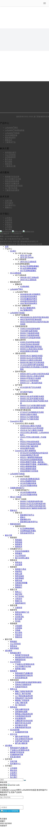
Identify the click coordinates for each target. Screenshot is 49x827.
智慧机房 (18, 547)
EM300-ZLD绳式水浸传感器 (31, 360)
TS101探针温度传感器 (29, 331)
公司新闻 (8, 227)
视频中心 (8, 207)
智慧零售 (8, 164)
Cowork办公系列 (16, 421)
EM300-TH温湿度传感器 (29, 333)
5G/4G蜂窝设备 (11, 135)
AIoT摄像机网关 (26, 310)
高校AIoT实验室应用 (23, 684)
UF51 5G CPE (25, 255)
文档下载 (8, 201)
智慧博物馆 (19, 578)
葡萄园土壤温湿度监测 (24, 714)
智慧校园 (18, 542)
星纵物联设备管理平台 (29, 522)
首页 (7, 247)
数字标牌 (18, 619)
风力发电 (18, 632)
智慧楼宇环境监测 (12, 177)
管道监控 (18, 635)
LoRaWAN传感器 (17, 313)
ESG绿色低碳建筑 (22, 551)
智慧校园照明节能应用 (24, 675)
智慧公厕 (18, 574)
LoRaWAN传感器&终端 (14, 130)
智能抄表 (18, 637)
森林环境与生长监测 (23, 723)
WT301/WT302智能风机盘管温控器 (34, 453)
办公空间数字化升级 (13, 179)
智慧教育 (18, 544)
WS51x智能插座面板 (28, 466)
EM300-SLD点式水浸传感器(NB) (33, 504)
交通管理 (18, 608)
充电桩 (17, 630)
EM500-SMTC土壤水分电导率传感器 (34, 374)
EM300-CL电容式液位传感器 (31, 349)
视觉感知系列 (10, 138)
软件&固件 (9, 203)
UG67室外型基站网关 (28, 303)
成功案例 (8, 651)
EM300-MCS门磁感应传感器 (31, 356)
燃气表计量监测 (21, 743)
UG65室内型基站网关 (28, 301)
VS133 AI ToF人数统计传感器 (31, 430)
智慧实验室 (19, 576)
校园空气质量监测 (12, 183)
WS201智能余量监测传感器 (31, 347)
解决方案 (8, 535)
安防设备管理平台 (27, 533)
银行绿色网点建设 (22, 558)
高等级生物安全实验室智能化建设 (28, 682)
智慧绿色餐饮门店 (22, 612)
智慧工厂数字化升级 (23, 693)
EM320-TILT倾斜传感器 (29, 419)
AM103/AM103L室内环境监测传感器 (34, 317)
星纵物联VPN (25, 519)
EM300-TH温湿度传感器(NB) (31, 501)
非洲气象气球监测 (22, 741)
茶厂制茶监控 (20, 705)
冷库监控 (18, 599)
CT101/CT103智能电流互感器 (32, 412)
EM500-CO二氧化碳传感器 (31, 383)
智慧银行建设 (20, 669)
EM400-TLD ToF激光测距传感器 (33, 405)
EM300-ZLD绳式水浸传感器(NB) (33, 506)
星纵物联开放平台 (27, 515)
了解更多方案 (10, 166)
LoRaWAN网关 (11, 128)
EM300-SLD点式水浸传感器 (31, 358)
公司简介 (8, 218)
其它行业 (13, 734)
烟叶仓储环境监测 (22, 736)
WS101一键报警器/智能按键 (31, 457)
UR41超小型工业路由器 (29, 277)
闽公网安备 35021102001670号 (29, 244)
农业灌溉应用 (20, 718)
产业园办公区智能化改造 (24, 664)
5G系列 (13, 251)
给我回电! (14, 811)
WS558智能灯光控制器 (29, 471)
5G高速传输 (14, 730)
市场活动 (8, 222)
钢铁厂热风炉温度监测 (24, 691)
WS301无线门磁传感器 (29, 446)
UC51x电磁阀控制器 (28, 481)
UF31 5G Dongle (27, 257)
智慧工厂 (18, 592)
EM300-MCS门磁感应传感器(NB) (33, 508)
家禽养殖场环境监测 (23, 727)
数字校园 (8, 162)
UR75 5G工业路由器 (28, 262)
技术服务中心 (10, 205)
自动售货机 (19, 617)
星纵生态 (8, 140)
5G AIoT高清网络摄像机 (29, 266)
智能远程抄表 (20, 660)
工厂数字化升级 (11, 188)
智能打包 (18, 601)
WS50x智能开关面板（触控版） (32, 462)
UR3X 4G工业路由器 (28, 280)
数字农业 (8, 159)
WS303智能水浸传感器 (29, 351)
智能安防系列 (15, 524)
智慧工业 (13, 689)
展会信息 (13, 770)
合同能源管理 (10, 157)
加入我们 (8, 229)
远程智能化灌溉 (21, 712)
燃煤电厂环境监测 (22, 700)
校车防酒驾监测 (21, 678)
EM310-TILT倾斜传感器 (29, 417)
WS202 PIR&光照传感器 (29, 442)
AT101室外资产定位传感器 (30, 387)
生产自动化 (19, 596)
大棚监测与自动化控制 (24, 721)
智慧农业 (18, 562)
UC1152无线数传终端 (28, 486)
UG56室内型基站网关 (28, 297)
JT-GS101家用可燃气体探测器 (32, 365)
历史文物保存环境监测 (24, 739)
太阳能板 (18, 628)
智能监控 (18, 585)
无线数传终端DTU (17, 488)
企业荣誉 (8, 220)
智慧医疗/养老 (20, 569)
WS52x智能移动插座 (28, 469)
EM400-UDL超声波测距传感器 (32, 399)
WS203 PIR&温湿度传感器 (30, 444)
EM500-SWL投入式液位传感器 (32, 376)
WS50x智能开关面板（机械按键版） (34, 464)
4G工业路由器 (15, 273)
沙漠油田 (18, 626)
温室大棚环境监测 (22, 709)
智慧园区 (18, 540)
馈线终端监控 (20, 603)
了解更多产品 (10, 142)
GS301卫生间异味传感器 (30, 342)
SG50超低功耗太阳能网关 (30, 294)
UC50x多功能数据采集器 (30, 479)
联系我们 (8, 225)
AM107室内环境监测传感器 (31, 319)
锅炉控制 (18, 594)
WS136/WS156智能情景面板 (31, 460)
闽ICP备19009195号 (8, 244)
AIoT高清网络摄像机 (28, 271)
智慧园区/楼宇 (10, 152)
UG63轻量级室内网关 (28, 299)
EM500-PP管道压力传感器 (30, 378)
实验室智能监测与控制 (14, 186)
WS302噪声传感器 (27, 448)
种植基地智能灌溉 (12, 181)
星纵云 (22, 517)
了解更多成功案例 (12, 190)
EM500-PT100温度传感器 (30, 338)
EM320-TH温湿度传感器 (29, 335)
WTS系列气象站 (26, 392)
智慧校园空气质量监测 (24, 673)
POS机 (17, 621)
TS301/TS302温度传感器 (30, 329)
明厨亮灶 (18, 571)
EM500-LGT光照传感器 (29, 381)
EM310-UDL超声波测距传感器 (32, 396)
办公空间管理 (10, 155)
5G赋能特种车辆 (21, 732)
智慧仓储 (18, 580)
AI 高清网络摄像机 (27, 528)
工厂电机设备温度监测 (24, 696)
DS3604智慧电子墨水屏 (29, 455)
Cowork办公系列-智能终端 (25, 451)
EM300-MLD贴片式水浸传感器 (32, 362)
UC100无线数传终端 (28, 483)
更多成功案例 (15, 757)
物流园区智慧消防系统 (24, 657)
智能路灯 (18, 587)
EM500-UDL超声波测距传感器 (32, 408)
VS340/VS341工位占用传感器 (31, 428)
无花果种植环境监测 (23, 716)
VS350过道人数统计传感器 (30, 426)
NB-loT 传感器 (15, 497)
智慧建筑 (18, 553)
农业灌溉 (18, 565)
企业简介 (13, 773)
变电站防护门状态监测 (24, 698)
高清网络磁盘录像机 (28, 531)
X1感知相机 (24, 286)
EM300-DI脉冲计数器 (28, 414)
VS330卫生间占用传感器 (29, 344)
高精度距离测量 (21, 583)
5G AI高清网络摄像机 (28, 268)
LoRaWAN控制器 (12, 133)
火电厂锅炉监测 (21, 703)
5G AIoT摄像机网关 (27, 308)
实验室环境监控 (21, 687)
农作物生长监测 (21, 725)
